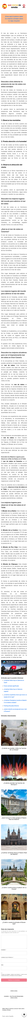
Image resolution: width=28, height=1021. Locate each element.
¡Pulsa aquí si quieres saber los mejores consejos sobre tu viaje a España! (14, 19)
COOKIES (6, 996)
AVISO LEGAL (14, 990)
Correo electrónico (7, 957)
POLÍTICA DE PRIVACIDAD (16, 996)
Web (2, 964)
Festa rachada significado (11, 686)
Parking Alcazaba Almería (11, 705)
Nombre (3, 949)
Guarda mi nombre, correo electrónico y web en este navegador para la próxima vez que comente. (14, 975)
